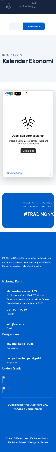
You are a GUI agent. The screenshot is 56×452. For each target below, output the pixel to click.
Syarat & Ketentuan (17, 438)
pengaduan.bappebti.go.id (24, 358)
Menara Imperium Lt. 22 (22, 291)
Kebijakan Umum (39, 438)
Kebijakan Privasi (17, 442)
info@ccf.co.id (25, 6)
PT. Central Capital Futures (28, 408)
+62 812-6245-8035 (20, 344)
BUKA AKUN (34, 26)
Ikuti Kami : (34, 7)
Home (5, 55)
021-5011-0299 (8, 6)
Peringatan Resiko (38, 442)
